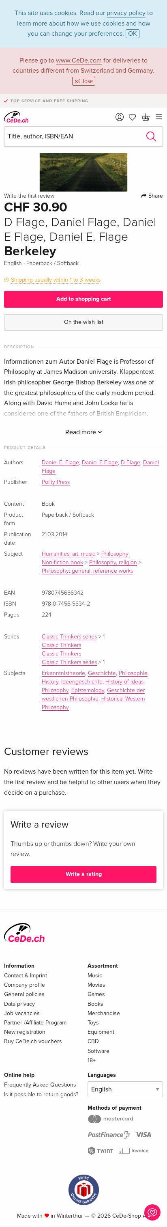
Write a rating (84, 874)
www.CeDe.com (79, 60)
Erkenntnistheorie (63, 673)
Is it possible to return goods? (41, 1094)
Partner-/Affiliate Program (35, 1022)
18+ (92, 1060)
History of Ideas (124, 682)
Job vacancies (22, 1013)
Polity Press (56, 482)
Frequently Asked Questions (40, 1084)
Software (98, 1051)
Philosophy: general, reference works (87, 571)
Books (95, 1004)
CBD (93, 1041)
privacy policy (126, 13)
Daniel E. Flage (60, 463)
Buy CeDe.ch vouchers (33, 1041)
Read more (81, 432)
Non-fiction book (62, 562)
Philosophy (114, 554)
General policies (24, 994)
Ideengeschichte (82, 682)
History (50, 682)
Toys (93, 1022)
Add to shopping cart (83, 298)
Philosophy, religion (113, 562)
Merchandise (104, 1013)
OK (132, 34)
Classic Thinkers (61, 645)
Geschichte (102, 673)
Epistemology (87, 690)
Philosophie (133, 673)
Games (96, 994)
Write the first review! (30, 196)
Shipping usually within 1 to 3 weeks (56, 279)
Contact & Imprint (25, 975)
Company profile (24, 984)
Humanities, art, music (68, 554)
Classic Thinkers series (69, 637)
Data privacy (19, 1004)
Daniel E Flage (100, 463)
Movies (96, 984)
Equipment (101, 1032)
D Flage (130, 463)
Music (95, 975)
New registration (24, 1032)
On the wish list (83, 322)
